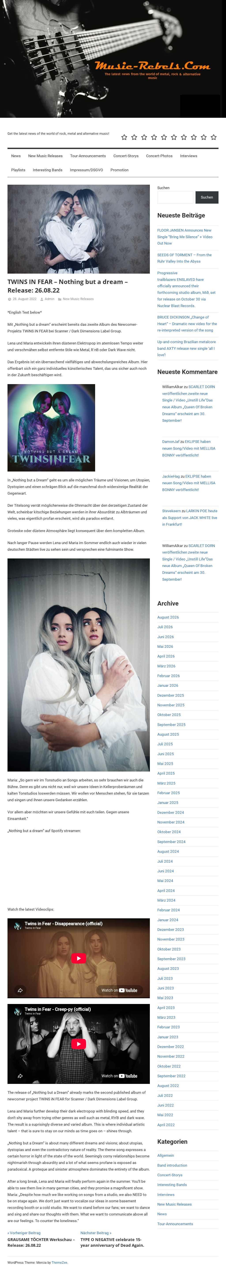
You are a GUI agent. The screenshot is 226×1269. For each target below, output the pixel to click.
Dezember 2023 (170, 929)
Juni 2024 (165, 871)
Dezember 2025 (170, 695)
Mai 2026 (165, 646)
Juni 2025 (165, 754)
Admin (49, 299)
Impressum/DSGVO (86, 170)
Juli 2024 (165, 861)
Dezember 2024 (170, 812)
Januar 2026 (167, 685)
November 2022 (171, 1056)
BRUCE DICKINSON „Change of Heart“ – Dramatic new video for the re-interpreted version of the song (187, 324)
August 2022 (168, 1085)
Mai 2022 (165, 1115)
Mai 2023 (165, 998)
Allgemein (165, 1155)
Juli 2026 (165, 627)
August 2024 (168, 851)
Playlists (18, 170)
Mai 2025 (165, 763)
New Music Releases (45, 156)
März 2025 (166, 783)
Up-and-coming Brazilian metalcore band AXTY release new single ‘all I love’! (186, 348)
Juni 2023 (165, 988)
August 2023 (168, 968)
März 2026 (166, 666)
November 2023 (171, 939)
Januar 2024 (167, 920)
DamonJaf (170, 441)
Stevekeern (171, 511)
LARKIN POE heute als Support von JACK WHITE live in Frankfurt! (189, 518)
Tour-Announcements (88, 156)
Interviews (188, 156)
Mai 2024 (165, 881)
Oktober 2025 (169, 715)
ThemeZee (59, 1263)
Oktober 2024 (169, 832)
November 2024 (171, 822)
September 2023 (171, 959)
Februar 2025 (168, 793)
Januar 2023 (167, 1037)
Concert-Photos (159, 156)
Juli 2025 (165, 744)
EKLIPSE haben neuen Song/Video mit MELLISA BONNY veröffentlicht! (188, 448)
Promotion (119, 170)
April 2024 (166, 890)
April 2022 (166, 1125)
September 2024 (171, 842)
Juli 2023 (165, 978)
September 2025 (171, 724)
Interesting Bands (47, 170)
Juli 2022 (165, 1095)
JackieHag (171, 476)
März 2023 (166, 1017)
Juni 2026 (165, 637)
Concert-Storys (126, 156)
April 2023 (166, 1008)
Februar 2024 (168, 910)
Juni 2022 (165, 1105)
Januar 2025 (167, 802)
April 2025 (166, 773)
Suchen (163, 188)
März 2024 (166, 900)
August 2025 (168, 734)
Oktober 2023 (169, 949)
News (16, 156)
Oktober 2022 (169, 1066)
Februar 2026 (168, 676)
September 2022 (171, 1076)
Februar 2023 (168, 1027)
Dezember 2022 (170, 1046)
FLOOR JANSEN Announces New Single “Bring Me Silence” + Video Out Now (185, 237)
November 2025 (171, 705)
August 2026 (168, 617)
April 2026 (166, 656)
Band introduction (172, 1165)
